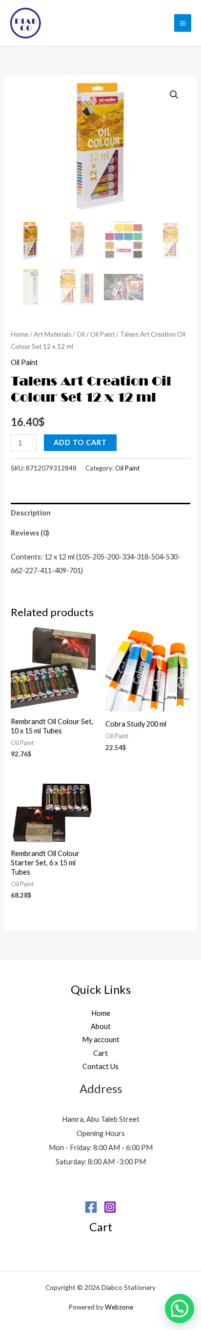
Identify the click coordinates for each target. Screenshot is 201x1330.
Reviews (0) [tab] (30, 533)
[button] (174, 95)
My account (101, 1039)
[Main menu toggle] (182, 22)
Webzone (119, 1307)
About (101, 1026)
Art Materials (52, 334)
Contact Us (100, 1066)
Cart (100, 1053)
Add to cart (80, 442)
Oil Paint (102, 334)
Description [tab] (31, 513)
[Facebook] (91, 1207)
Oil (81, 334)
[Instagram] (110, 1207)
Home (19, 334)
